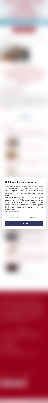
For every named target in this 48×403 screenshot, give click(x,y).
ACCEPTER (24, 223)
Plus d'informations (12, 212)
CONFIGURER (14, 217)
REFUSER (33, 217)
